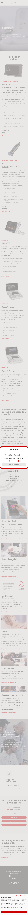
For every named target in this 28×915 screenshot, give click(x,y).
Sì (9, 461)
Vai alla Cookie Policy (21, 895)
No (18, 461)
